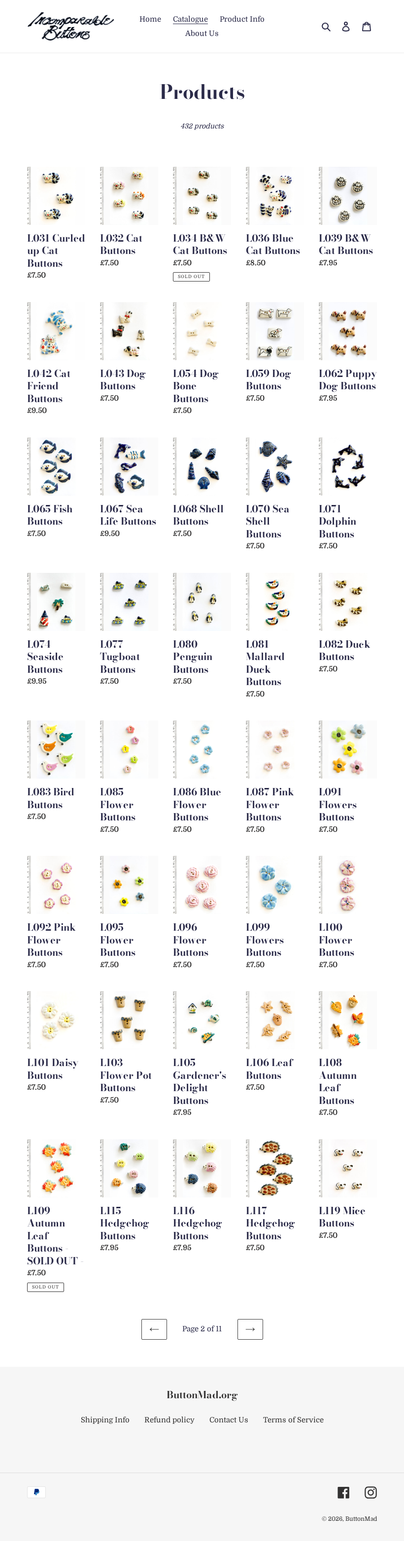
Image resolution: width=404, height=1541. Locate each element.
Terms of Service (293, 1419)
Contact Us (228, 1419)
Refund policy (169, 1419)
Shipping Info (105, 1419)
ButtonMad (361, 1518)
